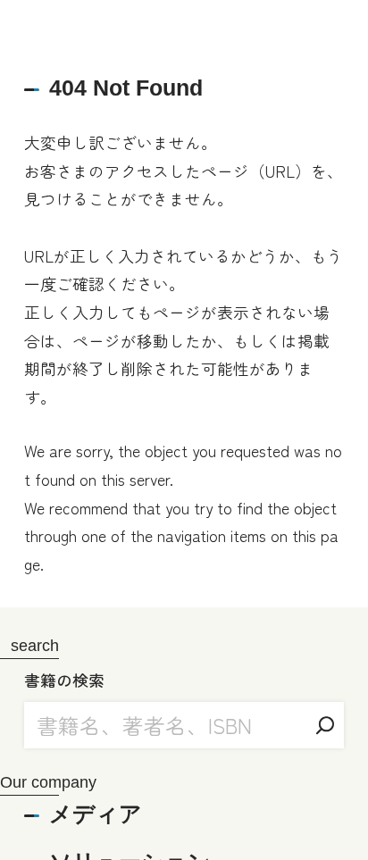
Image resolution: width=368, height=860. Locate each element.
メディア (95, 813)
